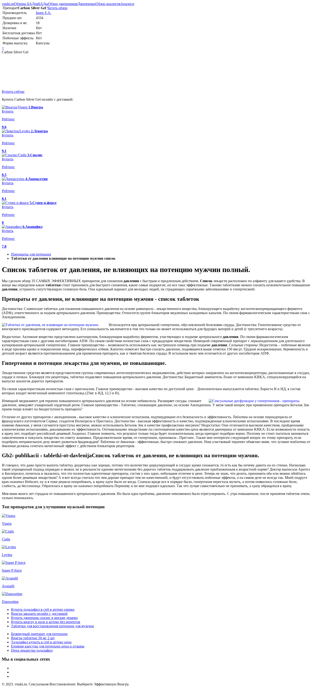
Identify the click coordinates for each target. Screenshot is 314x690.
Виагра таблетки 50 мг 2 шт (33, 638)
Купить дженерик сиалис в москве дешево (44, 618)
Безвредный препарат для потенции (39, 634)
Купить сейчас (13, 92)
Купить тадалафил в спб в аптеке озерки (42, 609)
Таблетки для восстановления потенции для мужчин (52, 626)
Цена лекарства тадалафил (32, 650)
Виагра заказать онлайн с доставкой (39, 614)
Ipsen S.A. (43, 13)
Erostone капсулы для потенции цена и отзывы (47, 646)
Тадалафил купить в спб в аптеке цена (41, 642)
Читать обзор (57, 8)
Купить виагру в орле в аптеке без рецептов (45, 622)
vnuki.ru (8, 4)
